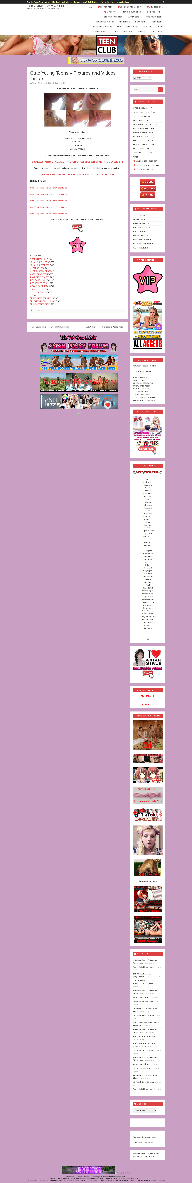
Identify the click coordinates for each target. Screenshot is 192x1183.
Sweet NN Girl (148, 588)
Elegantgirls (148, 485)
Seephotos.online (148, 531)
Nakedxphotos (148, 554)
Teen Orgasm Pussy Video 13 (144, 1068)
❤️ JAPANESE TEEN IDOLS (42, 298)
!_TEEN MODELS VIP (39, 259)
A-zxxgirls (147, 496)
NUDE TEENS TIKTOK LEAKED (144, 397)
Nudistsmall (148, 513)
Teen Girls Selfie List (140, 248)
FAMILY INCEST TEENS (141, 394)
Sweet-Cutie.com (148, 611)
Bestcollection (148, 608)
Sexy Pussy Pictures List (142, 240)
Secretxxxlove (148, 576)
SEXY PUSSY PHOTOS (113, 17)
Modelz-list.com (147, 614)
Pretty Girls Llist (147, 596)
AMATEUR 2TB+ (134, 17)
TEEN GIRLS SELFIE (39, 292)
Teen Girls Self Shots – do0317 (144, 1002)
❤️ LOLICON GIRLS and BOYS (130, 7)
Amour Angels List (139, 219)
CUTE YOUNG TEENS (154, 17)
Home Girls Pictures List (141, 227)
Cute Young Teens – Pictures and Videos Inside (50, 327)
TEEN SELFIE (124, 22)
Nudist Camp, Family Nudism (143, 1143)
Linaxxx (147, 499)
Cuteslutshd (147, 516)
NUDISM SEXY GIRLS (140, 392)
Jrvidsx (147, 548)
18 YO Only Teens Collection (143, 1015)
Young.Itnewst (148, 582)
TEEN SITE (142, 32)
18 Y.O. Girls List (139, 215)
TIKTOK (114, 32)
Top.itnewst (148, 533)
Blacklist (148, 562)
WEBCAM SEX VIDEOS (141, 389)
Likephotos (148, 525)
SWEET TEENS (156, 22)
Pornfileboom (147, 574)
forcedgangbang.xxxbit (148, 617)
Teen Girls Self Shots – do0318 (144, 967)
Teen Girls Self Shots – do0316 (144, 1050)
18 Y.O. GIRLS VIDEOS (132, 12)
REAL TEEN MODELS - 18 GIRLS (144, 366)
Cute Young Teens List (141, 223)
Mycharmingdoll (147, 591)
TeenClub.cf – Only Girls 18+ (46, 5)
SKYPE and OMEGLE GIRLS (143, 383)
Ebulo (148, 511)
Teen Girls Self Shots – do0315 (144, 1089)
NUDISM (159, 27)
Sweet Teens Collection (141, 997)
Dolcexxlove (147, 493)
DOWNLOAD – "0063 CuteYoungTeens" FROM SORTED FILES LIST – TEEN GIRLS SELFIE (77, 174)
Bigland (147, 565)
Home (90, 7)
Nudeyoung (148, 628)
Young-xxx (147, 542)
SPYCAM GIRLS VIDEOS (141, 386)
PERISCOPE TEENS (38, 283)
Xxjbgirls (148, 502)
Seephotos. (148, 519)
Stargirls (148, 488)
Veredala (148, 579)
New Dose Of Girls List (141, 231)
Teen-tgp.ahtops (148, 619)
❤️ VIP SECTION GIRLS (40, 304)
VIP (31, 295)
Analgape (147, 545)
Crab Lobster (147, 559)
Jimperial (148, 491)
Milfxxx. (147, 522)
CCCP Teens (147, 556)
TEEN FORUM (100, 32)
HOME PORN (157, 32)
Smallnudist (148, 568)
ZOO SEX (147, 27)
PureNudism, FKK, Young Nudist (144, 1137)
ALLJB (148, 479)
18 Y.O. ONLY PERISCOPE (142, 372)
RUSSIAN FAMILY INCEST (142, 377)
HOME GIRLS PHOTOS (105, 22)
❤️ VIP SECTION (111, 12)
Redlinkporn (147, 482)
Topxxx (147, 539)
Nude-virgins (147, 622)
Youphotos (147, 528)
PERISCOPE (140, 22)
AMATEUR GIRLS (139, 380)
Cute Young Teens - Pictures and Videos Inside (48, 188)
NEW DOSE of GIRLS (154, 12)
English (139, 78)
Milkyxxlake (148, 505)
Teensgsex (148, 551)
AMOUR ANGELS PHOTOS (127, 27)
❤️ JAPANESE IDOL (155, 7)
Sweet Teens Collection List (143, 244)
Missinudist (148, 508)
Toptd (148, 585)
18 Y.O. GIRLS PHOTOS (102, 27)
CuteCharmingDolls (148, 602)
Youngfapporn (148, 571)
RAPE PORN (128, 32)
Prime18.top (147, 536)
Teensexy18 (147, 625)
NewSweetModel (148, 599)
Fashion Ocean (147, 594)
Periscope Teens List (140, 236)
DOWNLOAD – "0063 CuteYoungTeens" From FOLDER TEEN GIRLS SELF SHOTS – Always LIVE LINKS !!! (77, 162)
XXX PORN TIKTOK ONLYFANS (144, 400)
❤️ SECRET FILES (105, 7)
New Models (147, 605)
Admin (34, 83)
